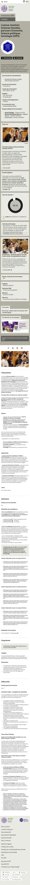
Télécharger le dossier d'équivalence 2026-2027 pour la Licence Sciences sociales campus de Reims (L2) (15, 611)
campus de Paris (7, 519)
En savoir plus (7, 97)
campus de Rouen (7, 522)
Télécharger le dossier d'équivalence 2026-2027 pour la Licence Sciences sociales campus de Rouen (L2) (15, 590)
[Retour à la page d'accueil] (7, 8)
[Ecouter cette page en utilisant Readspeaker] (13, 348)
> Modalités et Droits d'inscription (12, 234)
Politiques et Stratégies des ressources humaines (14, 807)
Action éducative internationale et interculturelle (14, 801)
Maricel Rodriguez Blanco (13, 114)
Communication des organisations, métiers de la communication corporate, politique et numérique (15, 799)
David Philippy (9, 112)
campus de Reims (7, 520)
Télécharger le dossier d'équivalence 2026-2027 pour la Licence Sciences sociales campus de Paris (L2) (15, 562)
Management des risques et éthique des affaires (14, 809)
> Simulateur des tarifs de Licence (12, 232)
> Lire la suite (6, 168)
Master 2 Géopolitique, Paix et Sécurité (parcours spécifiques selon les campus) (15, 796)
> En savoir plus (6, 312)
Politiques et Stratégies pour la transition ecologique (15, 808)
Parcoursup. (14, 633)
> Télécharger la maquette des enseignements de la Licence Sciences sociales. (14, 646)
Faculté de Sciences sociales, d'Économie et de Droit (13, 80)
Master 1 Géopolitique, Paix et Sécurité (12, 795)
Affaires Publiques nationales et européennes (14, 793)
